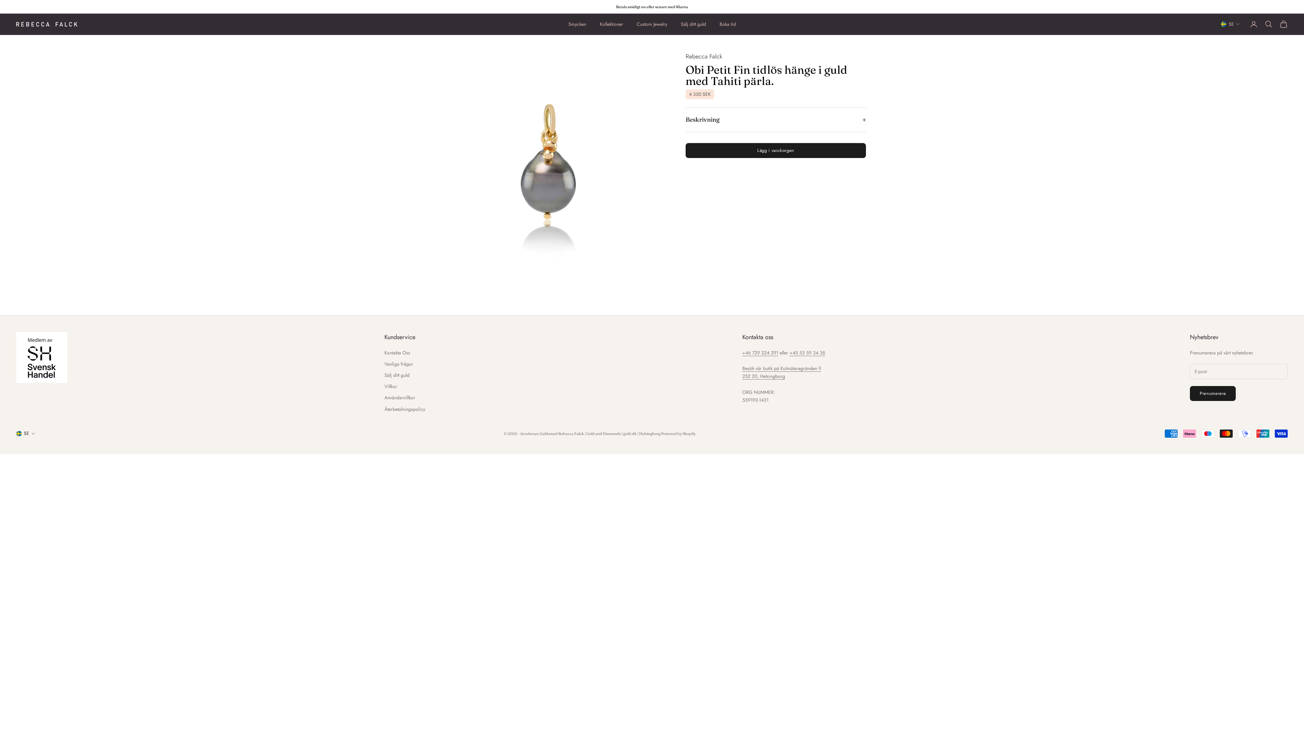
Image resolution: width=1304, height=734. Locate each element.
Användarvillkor (399, 397)
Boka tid (728, 24)
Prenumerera (1213, 393)
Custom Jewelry (652, 24)
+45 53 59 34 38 (807, 352)
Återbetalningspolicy (404, 409)
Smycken (577, 24)
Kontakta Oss (397, 352)
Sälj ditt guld (693, 24)
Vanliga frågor (398, 364)
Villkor (390, 386)
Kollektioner (611, 24)
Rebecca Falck (704, 56)
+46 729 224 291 (760, 352)
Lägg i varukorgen (775, 150)
